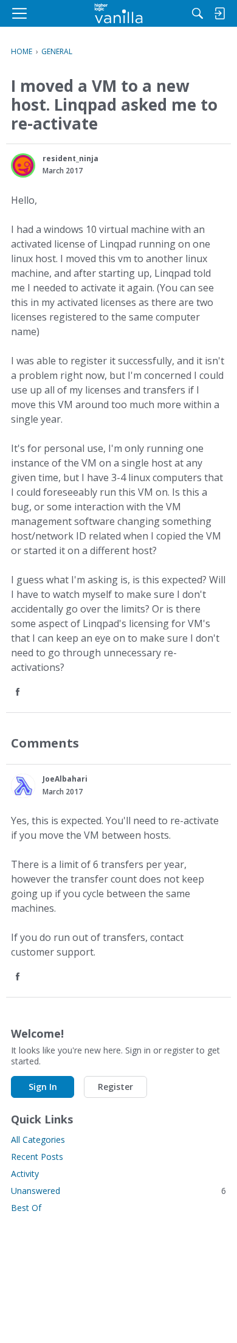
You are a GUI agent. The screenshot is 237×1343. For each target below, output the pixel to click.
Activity (25, 1173)
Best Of (26, 1207)
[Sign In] (219, 13)
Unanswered (118, 1190)
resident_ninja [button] (70, 158)
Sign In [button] (43, 1086)
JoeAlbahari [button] (65, 779)
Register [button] (115, 1086)
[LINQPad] (119, 13)
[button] (23, 165)
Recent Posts (37, 1156)
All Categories (38, 1139)
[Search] (197, 13)
